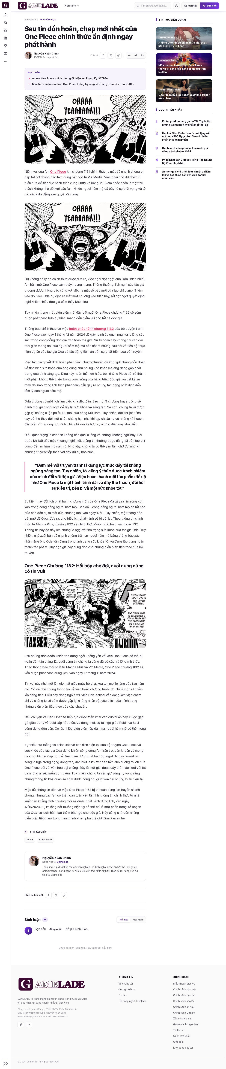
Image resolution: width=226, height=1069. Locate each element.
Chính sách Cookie (184, 1012)
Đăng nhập (190, 5)
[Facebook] (103, 55)
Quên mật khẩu (181, 1035)
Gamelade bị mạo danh (186, 1024)
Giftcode (178, 1041)
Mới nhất (138, 919)
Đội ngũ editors (127, 989)
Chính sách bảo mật (184, 989)
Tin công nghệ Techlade (132, 1001)
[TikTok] (29, 1025)
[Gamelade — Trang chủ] (5, 5)
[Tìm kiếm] (5, 22)
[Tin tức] (5, 38)
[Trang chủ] (5, 14)
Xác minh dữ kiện (182, 1018)
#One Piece (45, 839)
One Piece (58, 171)
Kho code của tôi (183, 1047)
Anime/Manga (48, 19)
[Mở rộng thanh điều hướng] (5, 1063)
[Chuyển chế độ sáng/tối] (176, 5)
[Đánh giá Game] (5, 30)
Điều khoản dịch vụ (184, 983)
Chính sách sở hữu (183, 1006)
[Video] (5, 53)
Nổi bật (124, 919)
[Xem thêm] (5, 61)
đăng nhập (55, 929)
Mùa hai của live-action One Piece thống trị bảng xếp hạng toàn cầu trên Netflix (83, 84)
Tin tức (122, 995)
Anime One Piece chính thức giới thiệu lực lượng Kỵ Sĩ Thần (70, 78)
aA (136, 55)
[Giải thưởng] (5, 45)
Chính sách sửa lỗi (183, 1001)
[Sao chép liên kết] (118, 55)
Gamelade (30, 19)
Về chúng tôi (125, 983)
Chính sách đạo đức (184, 995)
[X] (111, 55)
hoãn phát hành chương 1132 (91, 329)
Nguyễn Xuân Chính (46, 53)
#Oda (30, 839)
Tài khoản (178, 1030)
